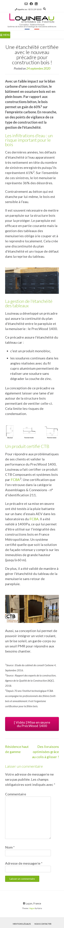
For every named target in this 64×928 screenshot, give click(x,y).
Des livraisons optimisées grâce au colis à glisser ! (45, 751)
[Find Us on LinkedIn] (36, 3)
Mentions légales (22, 924)
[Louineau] (32, 21)
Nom (10, 847)
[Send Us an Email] (26, 3)
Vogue (32, 908)
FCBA (15, 480)
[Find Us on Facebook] (31, 3)
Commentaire (15, 794)
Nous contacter (42, 924)
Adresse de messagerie (23, 863)
